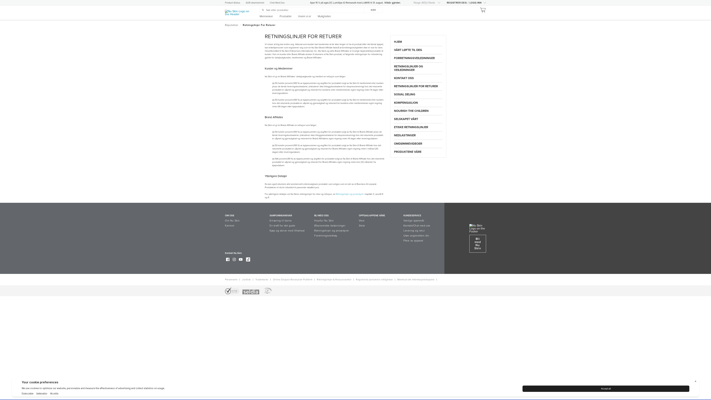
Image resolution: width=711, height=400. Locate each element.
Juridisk (246, 279)
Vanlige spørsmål (413, 220)
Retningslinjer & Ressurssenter (334, 279)
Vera (361, 220)
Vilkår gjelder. (392, 2)
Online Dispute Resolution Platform (292, 279)
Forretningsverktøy (325, 235)
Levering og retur (414, 230)
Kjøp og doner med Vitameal (287, 230)
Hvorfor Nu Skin (324, 220)
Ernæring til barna (281, 220)
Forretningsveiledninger (414, 58)
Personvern (231, 279)
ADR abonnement (255, 2)
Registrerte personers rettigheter (374, 279)
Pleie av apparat (413, 240)
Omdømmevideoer (408, 144)
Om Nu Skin (232, 220)
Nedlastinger (405, 135)
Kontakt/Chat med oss (416, 225)
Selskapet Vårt (406, 119)
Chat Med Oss (277, 2)
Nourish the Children (411, 111)
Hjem (398, 42)
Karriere (229, 225)
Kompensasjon (406, 103)
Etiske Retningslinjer (411, 127)
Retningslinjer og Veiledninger (408, 68)
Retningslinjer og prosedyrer (350, 194)
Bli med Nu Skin (477, 243)
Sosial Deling (404, 94)
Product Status (232, 2)
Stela (362, 225)
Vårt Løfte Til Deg (408, 50)
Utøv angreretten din (416, 235)
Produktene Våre (407, 152)
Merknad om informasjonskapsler (416, 279)
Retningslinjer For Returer (416, 86)
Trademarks (261, 279)
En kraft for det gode (282, 225)
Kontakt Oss (404, 78)
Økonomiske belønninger (329, 225)
